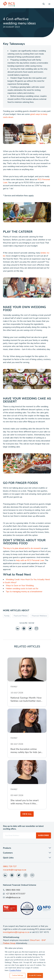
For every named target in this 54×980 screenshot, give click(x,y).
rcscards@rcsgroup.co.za (14, 869)
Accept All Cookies (35, 975)
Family (6, 616)
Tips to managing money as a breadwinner (24, 591)
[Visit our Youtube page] (32, 875)
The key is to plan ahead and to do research (22, 548)
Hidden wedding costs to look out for (22, 588)
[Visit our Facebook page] (12, 875)
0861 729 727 (10, 866)
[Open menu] (49, 4)
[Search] (43, 4)
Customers (8, 853)
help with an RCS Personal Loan (30, 560)
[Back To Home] (9, 4)
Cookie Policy (15, 970)
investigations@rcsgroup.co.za (16, 932)
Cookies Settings (17, 975)
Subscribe (43, 835)
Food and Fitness (21, 616)
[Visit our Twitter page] (19, 875)
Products (7, 848)
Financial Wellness (39, 616)
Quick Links (8, 858)
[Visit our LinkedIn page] (5, 875)
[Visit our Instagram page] (25, 875)
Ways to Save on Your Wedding (20, 585)
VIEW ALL (27, 814)
